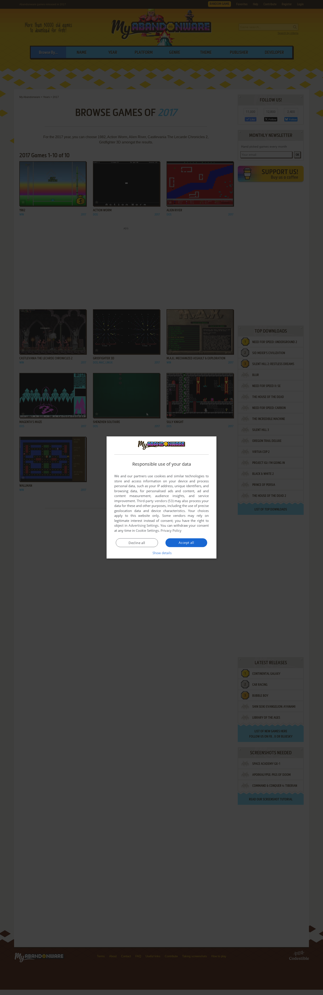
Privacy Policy (171, 530)
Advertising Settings (144, 525)
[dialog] (161, 497)
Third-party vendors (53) (155, 501)
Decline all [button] (137, 543)
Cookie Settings (147, 530)
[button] (162, 552)
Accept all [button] (186, 542)
